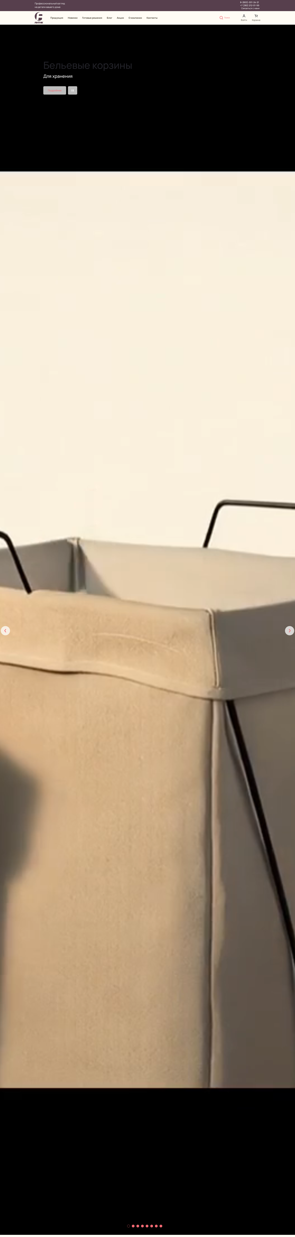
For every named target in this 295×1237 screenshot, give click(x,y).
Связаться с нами (250, 8)
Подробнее (54, 90)
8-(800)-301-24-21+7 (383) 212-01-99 (249, 4)
